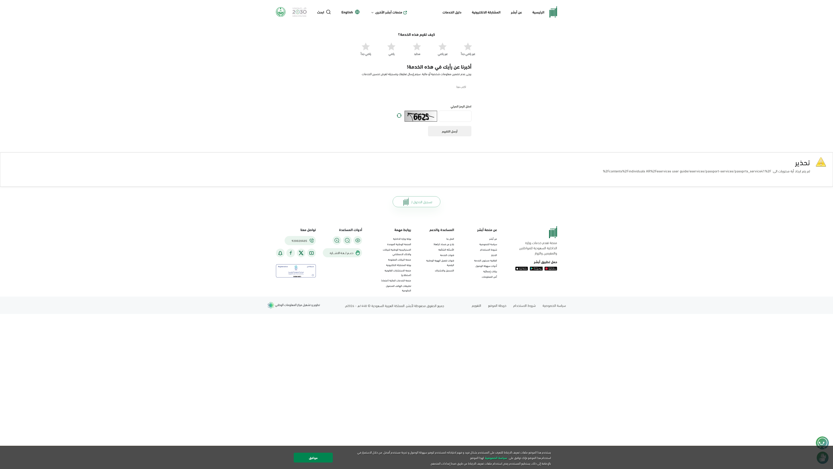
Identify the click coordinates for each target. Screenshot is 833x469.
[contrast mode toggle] (357, 240)
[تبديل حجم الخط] (347, 240)
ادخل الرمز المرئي (461, 106)
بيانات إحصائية (490, 271)
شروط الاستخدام (488, 249)
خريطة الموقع (497, 305)
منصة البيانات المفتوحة (399, 259)
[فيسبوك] (290, 253)
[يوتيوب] (311, 253)
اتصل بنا (450, 238)
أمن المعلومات (489, 276)
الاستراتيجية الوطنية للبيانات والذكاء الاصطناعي (397, 251)
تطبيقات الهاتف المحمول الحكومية (398, 287)
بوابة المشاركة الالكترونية (398, 264)
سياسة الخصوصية (488, 243)
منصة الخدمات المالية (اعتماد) (396, 280)
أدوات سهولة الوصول (486, 265)
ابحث (320, 12)
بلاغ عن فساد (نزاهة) (444, 243)
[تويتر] (301, 253)
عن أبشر (516, 12)
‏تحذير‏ (802, 161)
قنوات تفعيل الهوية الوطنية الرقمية (440, 262)
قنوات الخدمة (447, 254)
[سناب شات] (280, 253)
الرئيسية (538, 12)
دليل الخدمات (452, 12)
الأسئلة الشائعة (446, 249)
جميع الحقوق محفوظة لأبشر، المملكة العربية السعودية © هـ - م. (394, 305)
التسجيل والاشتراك (444, 270)
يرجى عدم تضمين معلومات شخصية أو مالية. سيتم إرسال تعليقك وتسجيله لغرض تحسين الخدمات (416, 73)
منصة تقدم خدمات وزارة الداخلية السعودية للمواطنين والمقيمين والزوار (538, 248)
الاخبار (494, 254)
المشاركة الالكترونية (486, 12)
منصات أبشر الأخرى (388, 12)
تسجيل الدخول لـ (421, 201)
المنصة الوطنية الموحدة (399, 243)
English (347, 12)
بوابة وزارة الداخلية (402, 238)
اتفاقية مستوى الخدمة (485, 260)
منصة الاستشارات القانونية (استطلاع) (398, 272)
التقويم (476, 305)
